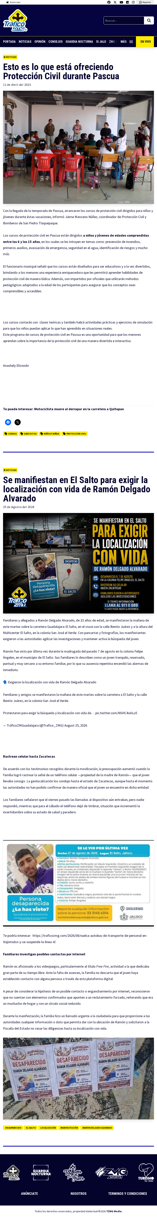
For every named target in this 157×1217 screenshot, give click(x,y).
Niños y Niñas (51, 433)
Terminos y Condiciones (127, 1194)
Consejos (55, 41)
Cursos (12, 433)
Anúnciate (29, 1194)
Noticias (25, 41)
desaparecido (13, 1127)
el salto (31, 1127)
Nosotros (79, 1194)
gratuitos (30, 433)
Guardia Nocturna (79, 41)
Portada (9, 41)
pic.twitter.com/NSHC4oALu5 (116, 713)
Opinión (39, 41)
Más (124, 41)
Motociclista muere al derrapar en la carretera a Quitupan (79, 409)
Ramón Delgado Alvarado (97, 1127)
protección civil (76, 433)
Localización (48, 1127)
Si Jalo (101, 41)
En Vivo (146, 41)
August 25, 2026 (75, 725)
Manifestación (69, 1127)
